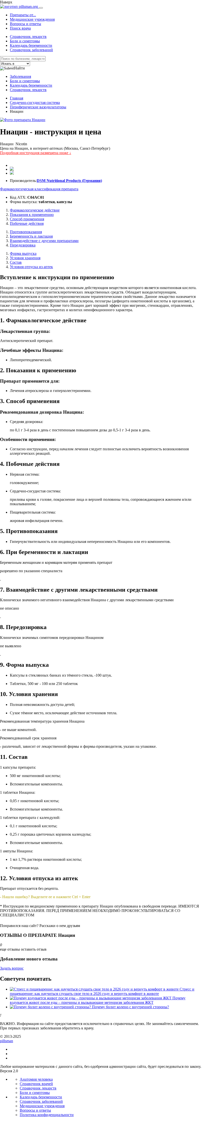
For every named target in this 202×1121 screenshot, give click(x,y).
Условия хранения (25, 258)
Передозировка (22, 245)
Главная (16, 98)
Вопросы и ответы (25, 24)
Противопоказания (26, 232)
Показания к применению (32, 214)
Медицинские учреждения (32, 19)
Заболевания (20, 76)
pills (6, 1041)
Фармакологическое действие (35, 210)
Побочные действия (27, 223)
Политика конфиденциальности (47, 1115)
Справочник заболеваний (31, 50)
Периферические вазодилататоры (38, 107)
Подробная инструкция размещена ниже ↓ (35, 153)
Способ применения (27, 219)
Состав (16, 262)
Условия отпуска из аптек (31, 267)
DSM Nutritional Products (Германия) (69, 181)
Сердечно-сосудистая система (35, 102)
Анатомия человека (36, 1079)
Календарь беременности (31, 45)
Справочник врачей (36, 1084)
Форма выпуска (23, 253)
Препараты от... (23, 15)
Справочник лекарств (28, 36)
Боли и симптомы (25, 41)
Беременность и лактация (31, 236)
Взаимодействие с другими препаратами (44, 241)
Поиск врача (20, 28)
